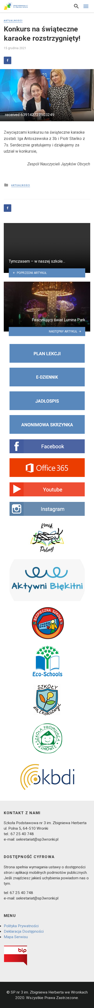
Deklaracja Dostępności (24, 931)
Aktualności (13, 20)
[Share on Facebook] (7, 60)
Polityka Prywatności (21, 926)
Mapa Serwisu (16, 937)
